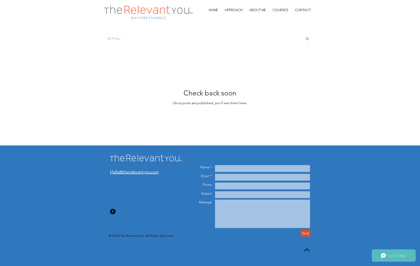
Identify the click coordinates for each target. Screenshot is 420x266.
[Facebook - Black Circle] (113, 211)
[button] (307, 39)
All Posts (113, 38)
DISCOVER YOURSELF (148, 18)
